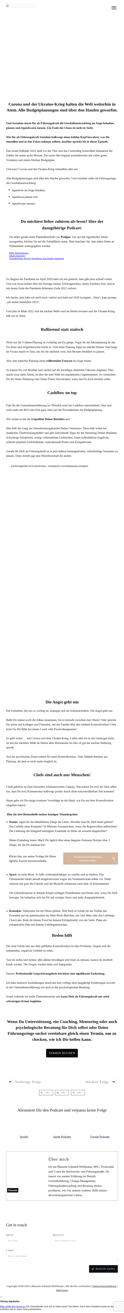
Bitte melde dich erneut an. (13, 1306)
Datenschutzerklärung (104, 1286)
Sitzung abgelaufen (10, 1301)
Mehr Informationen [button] (18, 253)
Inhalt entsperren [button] (17, 256)
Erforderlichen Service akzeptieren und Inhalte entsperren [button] (36, 258)
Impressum (62, 1290)
